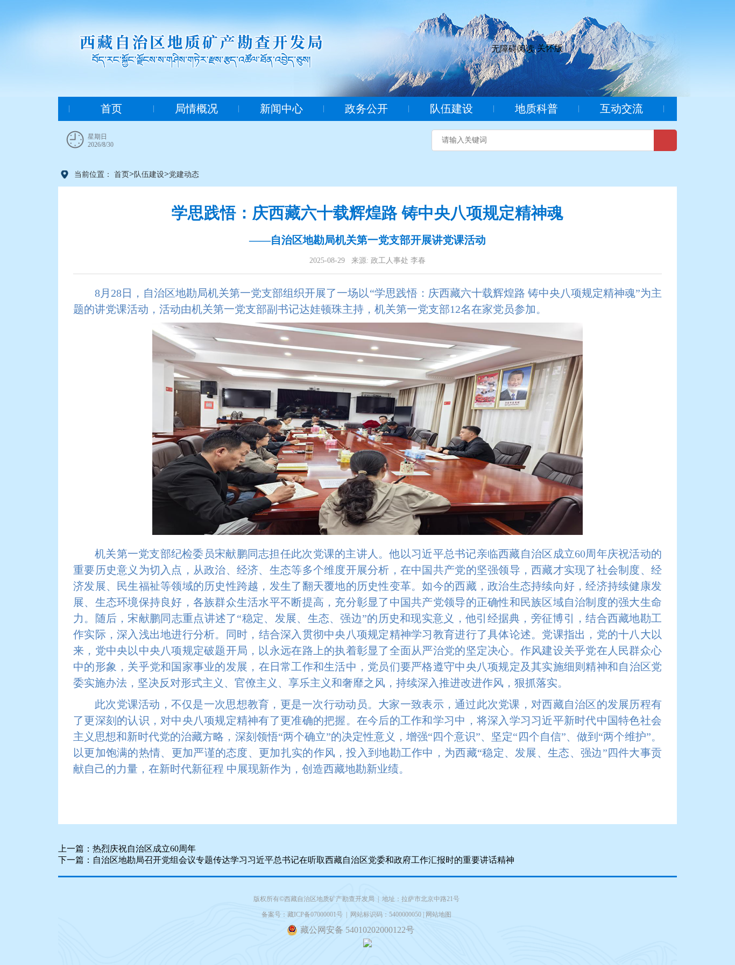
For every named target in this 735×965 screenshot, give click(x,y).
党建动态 (184, 174)
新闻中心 (281, 109)
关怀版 (550, 48)
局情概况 (196, 109)
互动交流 (621, 109)
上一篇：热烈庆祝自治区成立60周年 (127, 848)
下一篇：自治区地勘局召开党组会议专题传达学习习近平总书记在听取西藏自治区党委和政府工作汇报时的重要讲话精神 (286, 859)
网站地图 (438, 914)
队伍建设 (451, 109)
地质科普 (536, 109)
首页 (111, 109)
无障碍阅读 (512, 48)
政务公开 (366, 109)
